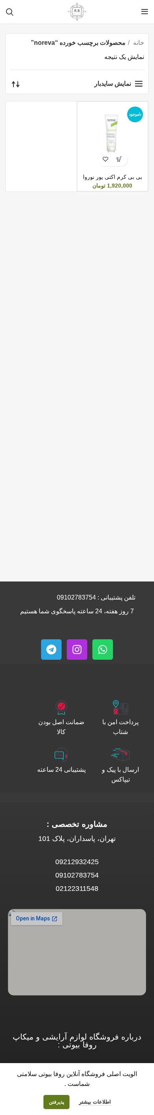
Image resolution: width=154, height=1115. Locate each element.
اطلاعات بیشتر (95, 1102)
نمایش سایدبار (112, 83)
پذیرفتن (56, 1102)
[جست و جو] (9, 12)
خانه (137, 42)
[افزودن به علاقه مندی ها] (106, 159)
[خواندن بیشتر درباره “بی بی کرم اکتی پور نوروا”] (119, 159)
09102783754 (76, 597)
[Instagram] (77, 649)
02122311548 (77, 888)
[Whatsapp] (102, 649)
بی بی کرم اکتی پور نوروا (112, 177)
